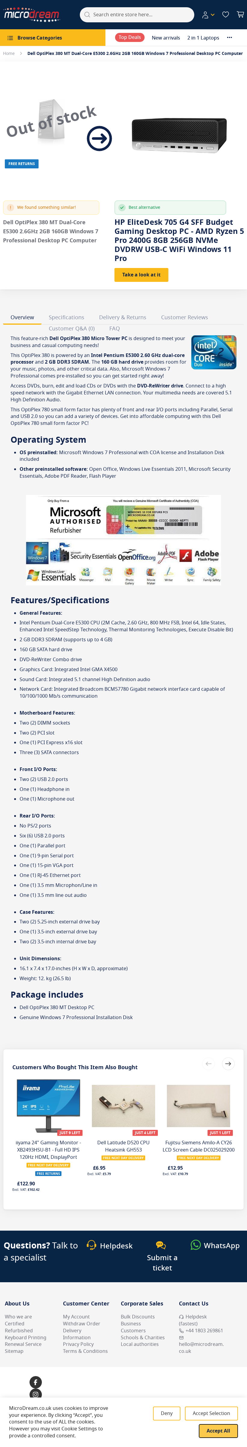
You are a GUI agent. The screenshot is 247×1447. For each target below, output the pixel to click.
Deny (167, 1413)
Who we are (18, 1317)
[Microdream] (31, 14)
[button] (208, 14)
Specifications (66, 317)
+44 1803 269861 (204, 1330)
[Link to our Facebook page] (36, 1382)
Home (9, 53)
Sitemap (14, 1351)
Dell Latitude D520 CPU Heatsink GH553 (123, 1146)
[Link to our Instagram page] (36, 1394)
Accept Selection (211, 1413)
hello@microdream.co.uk (201, 1348)
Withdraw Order (81, 1323)
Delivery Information (77, 1334)
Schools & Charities (143, 1337)
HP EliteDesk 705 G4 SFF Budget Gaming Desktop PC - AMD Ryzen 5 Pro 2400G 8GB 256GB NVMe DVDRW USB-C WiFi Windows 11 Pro (179, 240)
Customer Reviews (184, 317)
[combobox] (137, 14)
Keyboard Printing (25, 1337)
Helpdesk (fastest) (193, 1320)
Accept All (218, 1431)
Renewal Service (23, 1344)
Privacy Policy (78, 1344)
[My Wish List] (225, 14)
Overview (22, 317)
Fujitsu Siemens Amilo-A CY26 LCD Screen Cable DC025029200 (199, 1146)
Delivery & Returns (122, 317)
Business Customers (133, 1327)
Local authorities (140, 1344)
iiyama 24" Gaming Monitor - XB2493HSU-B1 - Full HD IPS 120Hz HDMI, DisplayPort (48, 1150)
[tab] (22, 318)
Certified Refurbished (19, 1327)
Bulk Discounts (138, 1317)
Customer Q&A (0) (72, 329)
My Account (76, 1317)
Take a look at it (141, 275)
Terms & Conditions (85, 1351)
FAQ (114, 329)
